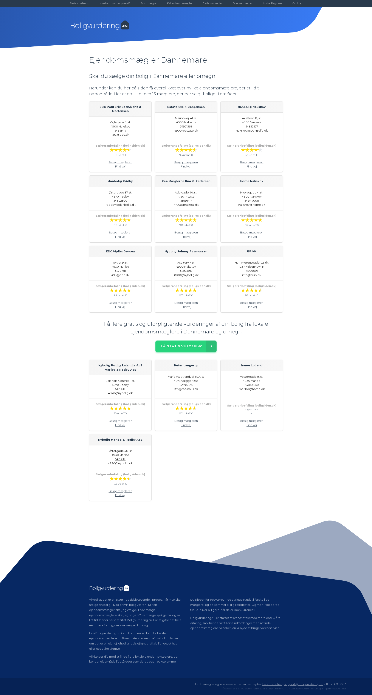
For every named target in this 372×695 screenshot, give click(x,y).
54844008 (252, 200)
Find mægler (149, 3)
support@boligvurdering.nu (303, 684)
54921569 (186, 126)
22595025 (186, 385)
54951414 (120, 130)
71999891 (252, 270)
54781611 (120, 270)
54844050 (252, 385)
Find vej (120, 166)
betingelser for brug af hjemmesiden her (321, 688)
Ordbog (297, 3)
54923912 (186, 270)
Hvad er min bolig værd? (114, 3)
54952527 (251, 126)
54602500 (120, 200)
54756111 (120, 389)
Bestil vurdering (79, 3)
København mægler (179, 3)
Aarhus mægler (212, 3)
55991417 (186, 200)
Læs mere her (272, 684)
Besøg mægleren (120, 162)
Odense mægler (242, 3)
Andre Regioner (272, 3)
